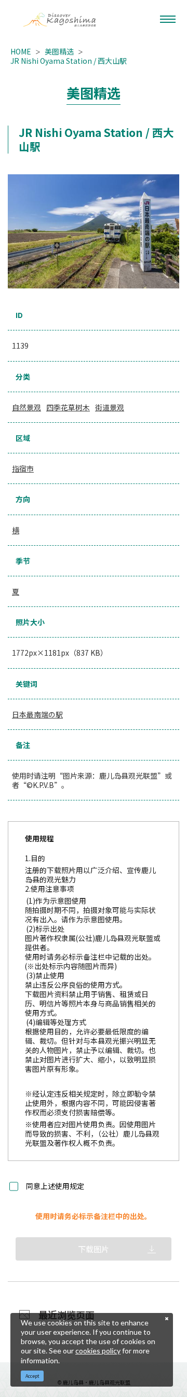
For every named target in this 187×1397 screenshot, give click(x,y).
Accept (32, 1376)
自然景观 (26, 407)
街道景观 (109, 407)
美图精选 (59, 51)
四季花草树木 (68, 407)
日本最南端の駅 (37, 714)
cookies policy (98, 1350)
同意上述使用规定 (55, 1186)
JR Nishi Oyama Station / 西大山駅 (68, 60)
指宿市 (23, 468)
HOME (20, 51)
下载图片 (93, 1248)
